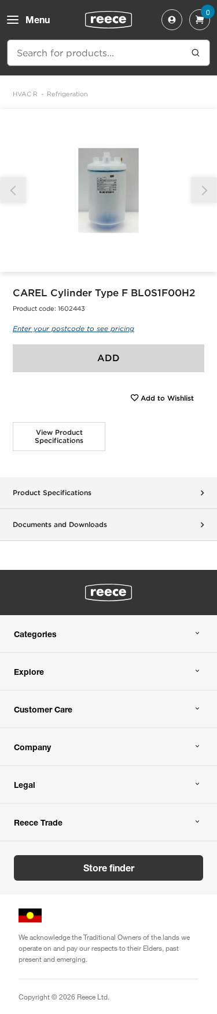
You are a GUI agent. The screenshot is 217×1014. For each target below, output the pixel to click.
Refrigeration (67, 94)
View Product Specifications (59, 436)
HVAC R (25, 94)
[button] (204, 190)
